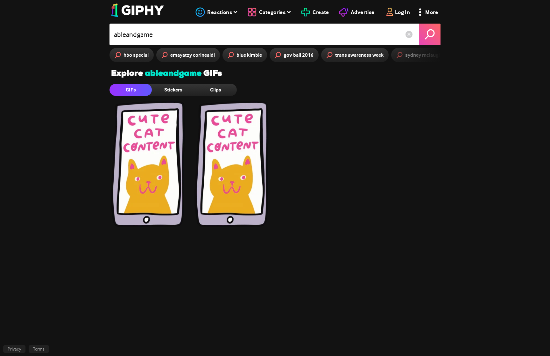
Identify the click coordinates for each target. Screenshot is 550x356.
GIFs (131, 90)
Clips (215, 90)
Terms (39, 349)
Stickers (173, 90)
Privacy (14, 349)
